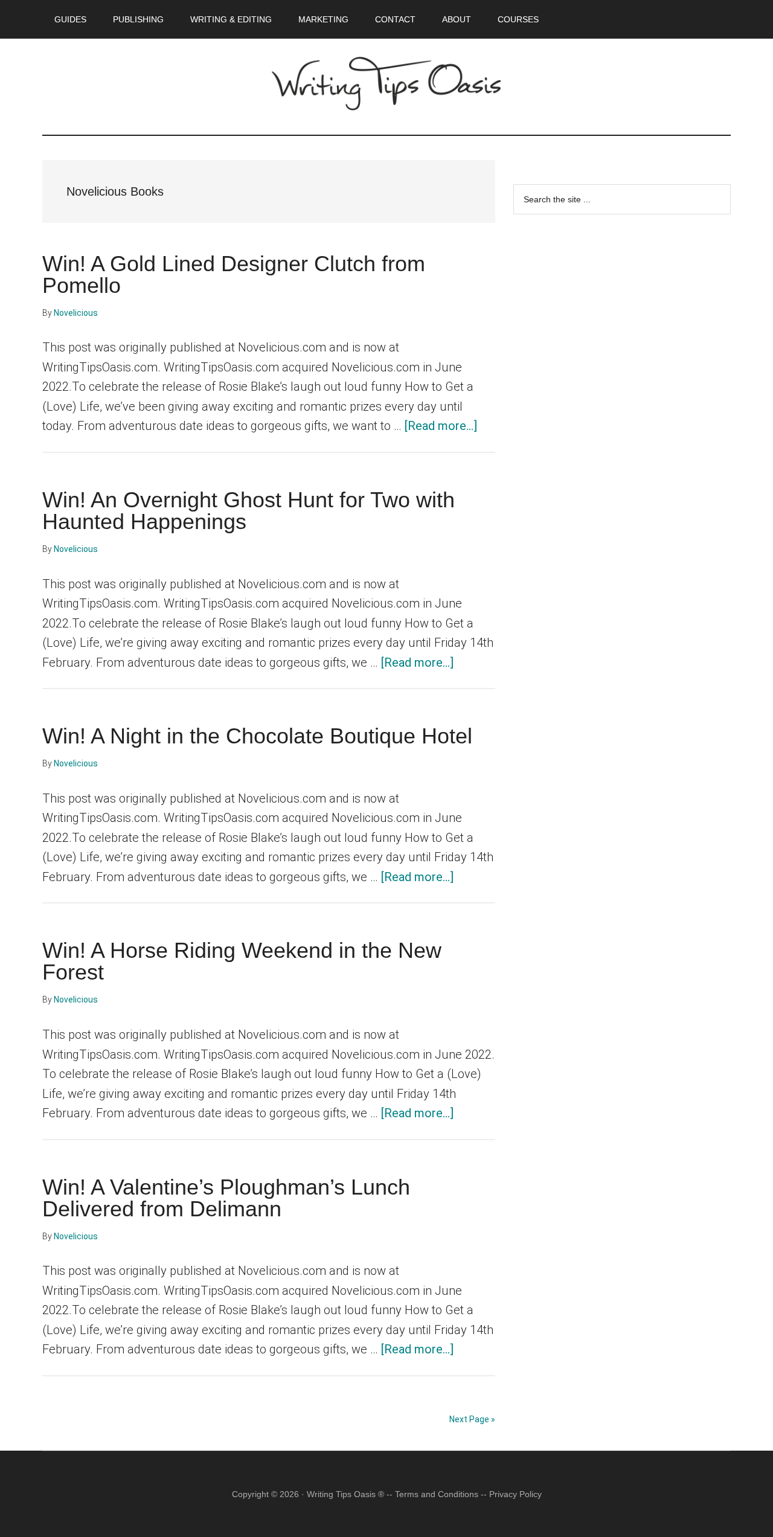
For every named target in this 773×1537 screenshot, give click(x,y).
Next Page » (472, 1419)
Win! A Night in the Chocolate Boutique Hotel (257, 736)
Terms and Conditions (436, 1494)
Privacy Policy (515, 1494)
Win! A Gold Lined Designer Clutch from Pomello (233, 274)
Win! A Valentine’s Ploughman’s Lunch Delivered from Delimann (226, 1198)
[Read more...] (441, 426)
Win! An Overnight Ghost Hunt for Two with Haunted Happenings (248, 510)
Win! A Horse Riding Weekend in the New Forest (241, 961)
